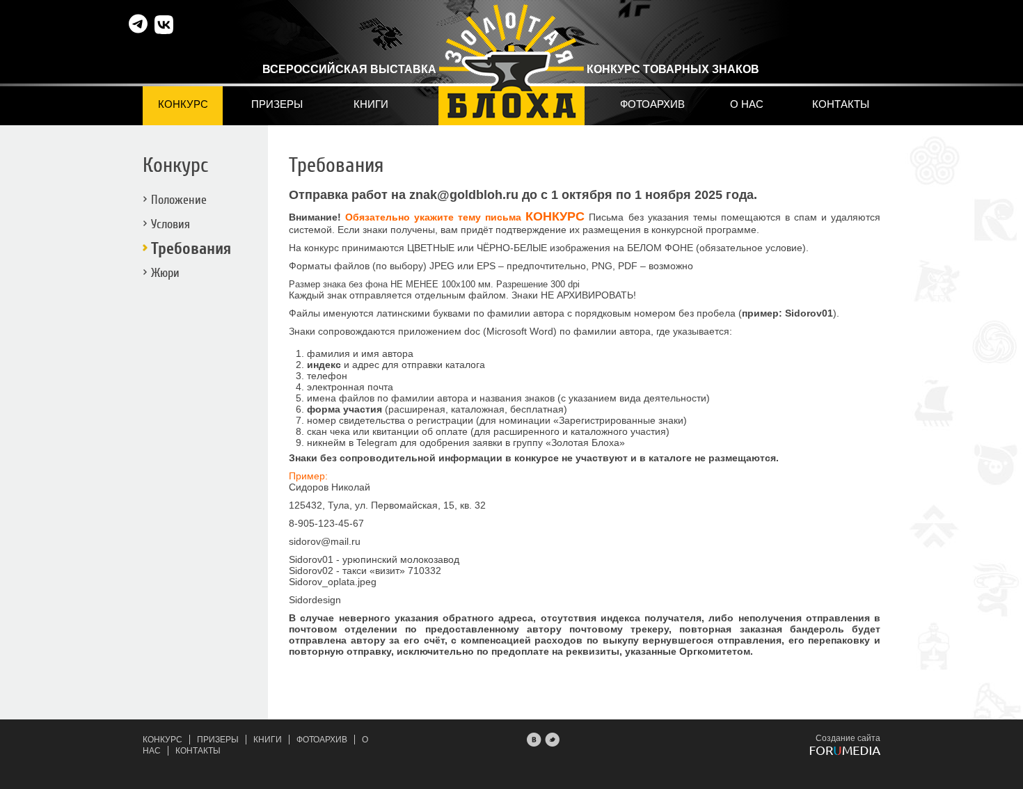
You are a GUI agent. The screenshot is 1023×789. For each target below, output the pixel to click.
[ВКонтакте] (534, 738)
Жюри (165, 273)
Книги (371, 104)
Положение (179, 200)
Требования (191, 248)
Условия (170, 224)
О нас (746, 104)
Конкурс (183, 104)
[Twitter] (553, 738)
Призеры (277, 104)
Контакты (840, 104)
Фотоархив (652, 104)
